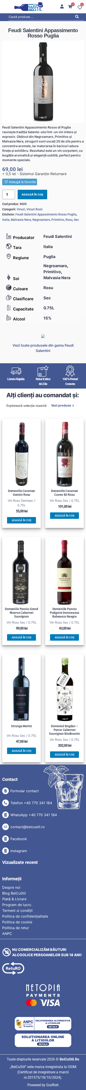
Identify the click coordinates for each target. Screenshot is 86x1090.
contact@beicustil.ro (27, 827)
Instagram (18, 851)
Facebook (18, 839)
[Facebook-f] (5, 838)
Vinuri (21, 209)
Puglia (49, 256)
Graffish (52, 1085)
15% (47, 318)
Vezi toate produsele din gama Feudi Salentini (43, 348)
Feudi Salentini (57, 236)
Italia (48, 246)
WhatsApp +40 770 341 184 (33, 815)
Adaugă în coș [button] (21, 520)
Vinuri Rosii (34, 209)
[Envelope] (5, 826)
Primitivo (52, 271)
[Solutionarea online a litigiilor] (43, 1040)
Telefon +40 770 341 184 (31, 803)
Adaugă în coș (32, 194)
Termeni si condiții (17, 910)
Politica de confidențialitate (25, 916)
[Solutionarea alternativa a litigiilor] (43, 1023)
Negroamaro (55, 265)
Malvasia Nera (56, 277)
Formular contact (24, 791)
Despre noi (11, 887)
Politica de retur (15, 928)
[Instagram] (5, 850)
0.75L (48, 308)
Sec (47, 298)
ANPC (7, 933)
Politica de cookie (17, 922)
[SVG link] (28, 6)
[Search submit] (78, 17)
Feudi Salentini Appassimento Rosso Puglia (46, 214)
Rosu (48, 287)
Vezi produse (61, 405)
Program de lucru (16, 904)
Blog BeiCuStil (14, 893)
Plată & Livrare (14, 899)
